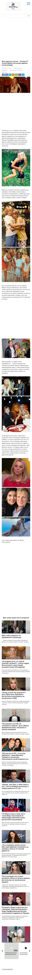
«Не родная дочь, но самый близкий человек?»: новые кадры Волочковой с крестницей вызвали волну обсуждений (15, 664)
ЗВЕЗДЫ (4, 72)
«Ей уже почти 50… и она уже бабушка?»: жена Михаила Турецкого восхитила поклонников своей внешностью (15, 756)
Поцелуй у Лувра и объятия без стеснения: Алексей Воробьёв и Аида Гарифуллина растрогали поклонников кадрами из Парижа (15, 910)
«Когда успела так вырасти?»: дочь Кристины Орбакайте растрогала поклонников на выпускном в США (14, 695)
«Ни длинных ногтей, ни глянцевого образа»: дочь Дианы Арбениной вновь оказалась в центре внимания (15, 726)
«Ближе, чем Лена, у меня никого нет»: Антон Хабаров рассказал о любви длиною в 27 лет (15, 786)
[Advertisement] (16, 38)
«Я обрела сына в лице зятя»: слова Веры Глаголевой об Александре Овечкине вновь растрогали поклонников (14, 817)
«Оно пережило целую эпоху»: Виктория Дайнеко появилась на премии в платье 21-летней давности (15, 848)
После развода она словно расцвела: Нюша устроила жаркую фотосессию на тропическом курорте (16, 879)
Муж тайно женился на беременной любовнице (11, 636)
